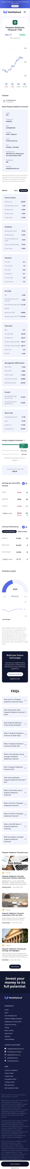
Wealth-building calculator (13, 1019)
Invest (7, 1010)
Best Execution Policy (11, 1088)
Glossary (7, 1036)
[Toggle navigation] (24, 12)
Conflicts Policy (10, 1082)
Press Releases (9, 1039)
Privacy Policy (9, 1073)
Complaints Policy (10, 1079)
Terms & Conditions (11, 1070)
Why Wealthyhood (11, 1016)
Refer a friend (9, 1030)
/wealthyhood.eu (12, 1061)
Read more (15, 6)
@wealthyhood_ (12, 1058)
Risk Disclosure (9, 1085)
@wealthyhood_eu (13, 1055)
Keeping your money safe (13, 1022)
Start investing (15, 1164)
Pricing (7, 1027)
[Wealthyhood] (12, 12)
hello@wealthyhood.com (15, 1049)
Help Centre (9, 1033)
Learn (6, 1013)
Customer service (10, 1025)
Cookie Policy (9, 1076)
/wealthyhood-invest (14, 1052)
